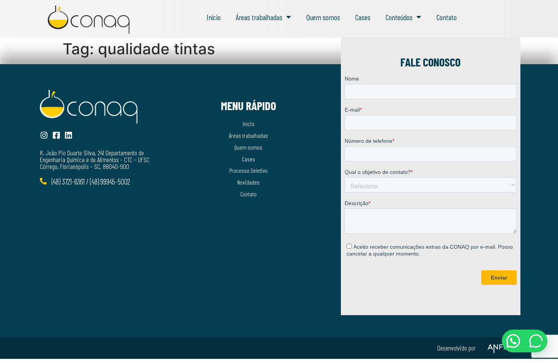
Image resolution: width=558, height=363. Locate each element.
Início (213, 17)
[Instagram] (44, 135)
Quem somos (323, 17)
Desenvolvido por (456, 348)
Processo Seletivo (248, 170)
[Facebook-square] (56, 135)
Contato (447, 17)
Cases (362, 17)
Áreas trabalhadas (259, 17)
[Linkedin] (68, 135)
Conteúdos (399, 17)
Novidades (248, 182)
